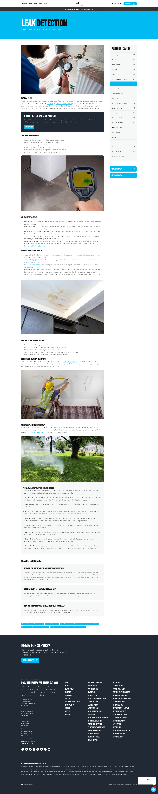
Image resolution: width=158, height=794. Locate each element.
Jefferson (100, 769)
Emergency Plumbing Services (34, 246)
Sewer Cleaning (118, 737)
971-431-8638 (116, 4)
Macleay (46, 771)
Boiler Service (115, 137)
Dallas (115, 766)
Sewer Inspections (119, 721)
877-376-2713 (24, 735)
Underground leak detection (41, 626)
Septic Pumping (118, 705)
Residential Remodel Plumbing (120, 103)
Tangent (76, 774)
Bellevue (47, 766)
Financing (68, 692)
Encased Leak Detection (66, 623)
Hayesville (81, 769)
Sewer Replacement (119, 711)
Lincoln (23, 771)
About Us (68, 698)
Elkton (23, 769)
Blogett (60, 766)
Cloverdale (83, 766)
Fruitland (50, 769)
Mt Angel (89, 771)
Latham (123, 769)
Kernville (118, 769)
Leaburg (128, 769)
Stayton (53, 774)
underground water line (64, 103)
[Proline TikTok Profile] (30, 749)
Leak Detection (116, 84)
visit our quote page (30, 652)
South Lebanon (47, 774)
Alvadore (35, 766)
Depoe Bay (121, 766)
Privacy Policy (120, 785)
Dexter (126, 766)
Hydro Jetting (115, 74)
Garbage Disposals (117, 127)
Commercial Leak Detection (52, 623)
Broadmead (73, 766)
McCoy (55, 771)
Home (66, 682)
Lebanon (133, 769)
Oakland (109, 771)
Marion (51, 771)
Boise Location (25, 729)
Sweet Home (65, 774)
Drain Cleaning (116, 60)
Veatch (99, 774)
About (45, 4)
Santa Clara (24, 774)
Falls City (36, 769)
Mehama (60, 771)
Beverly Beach (54, 766)
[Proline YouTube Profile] (41, 749)
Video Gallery (69, 705)
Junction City (107, 769)
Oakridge (115, 771)
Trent (90, 774)
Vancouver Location (27, 699)
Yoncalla (124, 774)
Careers (67, 711)
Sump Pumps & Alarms (118, 93)
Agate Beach (24, 766)
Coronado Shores (91, 766)
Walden (108, 774)
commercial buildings (70, 361)
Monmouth (78, 771)
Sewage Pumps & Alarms (121, 708)
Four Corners (43, 769)
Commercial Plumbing (118, 108)
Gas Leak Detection (38, 623)
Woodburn (119, 774)
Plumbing (24, 4)
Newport (94, 771)
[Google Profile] (22, 749)
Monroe (84, 771)
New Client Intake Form (72, 702)
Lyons (41, 771)
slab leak (50, 103)
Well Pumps (115, 98)
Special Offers (69, 689)
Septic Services (117, 175)
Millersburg (71, 771)
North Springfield (102, 771)
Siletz (35, 774)
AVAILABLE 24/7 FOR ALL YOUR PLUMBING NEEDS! (79, 9)
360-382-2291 (24, 705)
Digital (31, 785)
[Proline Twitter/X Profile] (26, 749)
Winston (113, 774)
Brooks (78, 766)
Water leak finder (81, 626)
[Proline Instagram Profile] (37, 749)
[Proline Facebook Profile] (34, 749)
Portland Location (26, 709)
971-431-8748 (24, 715)
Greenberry (64, 769)
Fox (29, 785)
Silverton (39, 774)
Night (26, 785)
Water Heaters (116, 64)
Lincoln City (36, 771)
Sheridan (30, 774)
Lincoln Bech (29, 771)
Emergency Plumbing (117, 55)
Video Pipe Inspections (32, 265)
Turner (94, 774)
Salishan (131, 771)
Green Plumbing (116, 147)
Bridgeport (66, 766)
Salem (126, 771)
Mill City (66, 771)
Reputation (68, 695)
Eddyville (131, 766)
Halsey (69, 769)
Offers (40, 4)
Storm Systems (93, 702)
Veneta (103, 774)
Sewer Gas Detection (27, 623)
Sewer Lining (117, 727)
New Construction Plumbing (119, 79)
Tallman (71, 774)
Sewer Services (117, 169)
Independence (93, 769)
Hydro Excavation (119, 733)
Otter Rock (121, 771)
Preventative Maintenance (119, 118)
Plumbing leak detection (56, 626)
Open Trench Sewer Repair (121, 730)
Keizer (113, 769)
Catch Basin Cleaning (120, 718)
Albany (31, 766)
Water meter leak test (93, 623)
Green (58, 769)
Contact (67, 714)
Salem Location (26, 719)
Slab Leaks (115, 69)
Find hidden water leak (69, 626)
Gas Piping (115, 142)
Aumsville (41, 766)
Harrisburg (74, 769)
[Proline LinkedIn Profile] (45, 749)
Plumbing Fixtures (116, 151)
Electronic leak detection (80, 623)
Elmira (27, 769)
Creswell (104, 766)
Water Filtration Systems (118, 156)
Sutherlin (58, 774)
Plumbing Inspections (117, 122)
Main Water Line (116, 89)
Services (67, 686)
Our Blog (67, 708)
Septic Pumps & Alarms (120, 695)
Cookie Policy (128, 785)
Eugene (32, 769)
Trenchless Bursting (120, 714)
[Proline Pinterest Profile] (49, 749)
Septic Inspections (119, 702)
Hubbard (86, 769)
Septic (35, 4)
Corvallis (99, 766)
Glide (54, 769)
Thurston (82, 774)
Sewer (30, 4)
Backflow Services (116, 132)
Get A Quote (29, 127)
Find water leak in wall (27, 626)
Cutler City (110, 766)
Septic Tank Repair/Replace (122, 698)
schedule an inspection (37, 432)
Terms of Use (112, 785)
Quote (128, 4)
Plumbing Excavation (117, 113)
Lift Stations (117, 724)
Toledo (86, 774)
